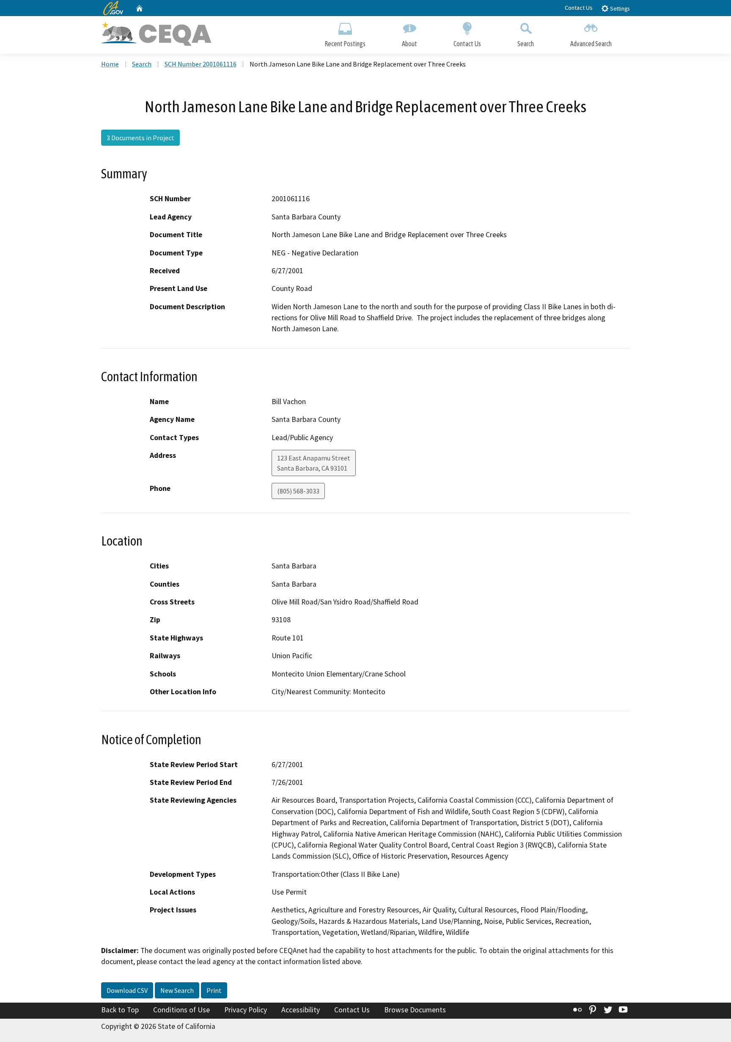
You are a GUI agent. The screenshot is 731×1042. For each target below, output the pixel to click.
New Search (177, 990)
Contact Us (579, 7)
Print (214, 990)
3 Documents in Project (140, 137)
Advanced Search (591, 43)
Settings (619, 8)
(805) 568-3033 (298, 491)
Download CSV (127, 990)
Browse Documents (415, 1009)
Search (525, 43)
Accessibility (300, 1009)
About (409, 43)
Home (110, 64)
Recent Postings (345, 43)
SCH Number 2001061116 (200, 64)
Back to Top (120, 1009)
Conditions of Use (181, 1009)
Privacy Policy (245, 1009)
